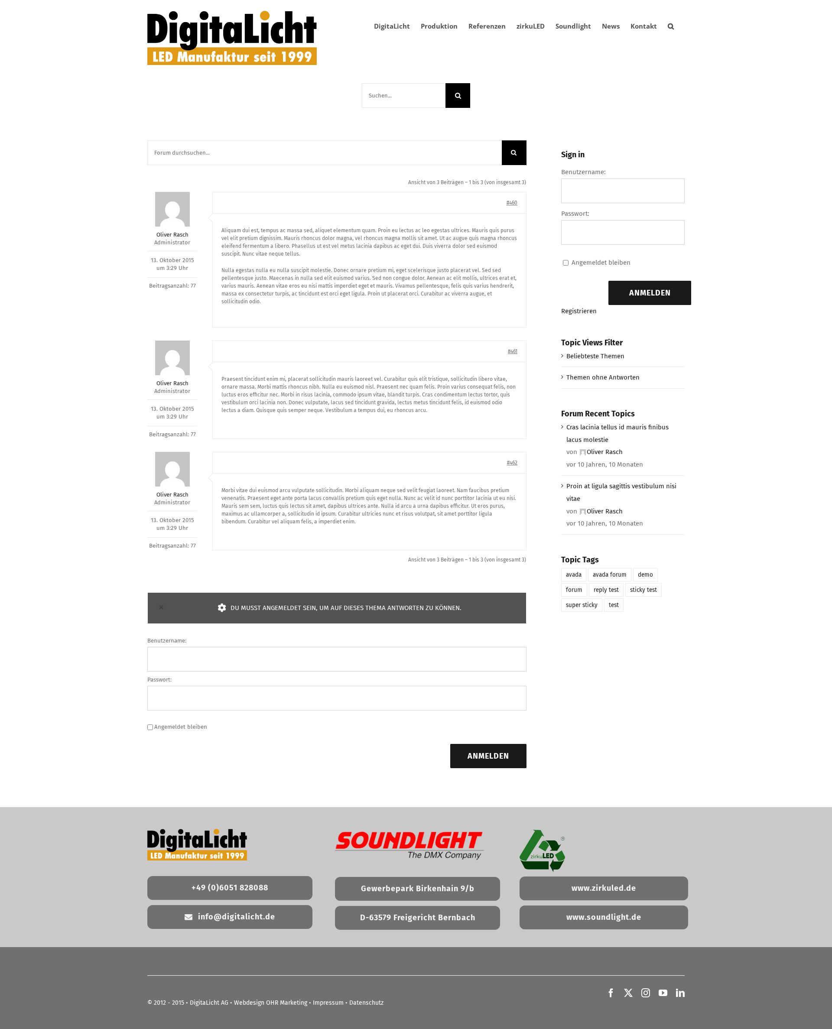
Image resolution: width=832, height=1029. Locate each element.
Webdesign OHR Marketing (270, 1002)
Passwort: (159, 679)
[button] (671, 26)
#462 (512, 463)
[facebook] (611, 993)
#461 (512, 351)
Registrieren (579, 311)
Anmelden (488, 756)
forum (574, 590)
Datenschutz (366, 1002)
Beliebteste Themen (595, 356)
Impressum (328, 1002)
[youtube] (663, 993)
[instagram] (645, 993)
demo (645, 574)
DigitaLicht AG (209, 1002)
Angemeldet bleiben (180, 727)
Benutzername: (166, 640)
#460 (512, 203)
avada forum (610, 574)
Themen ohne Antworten (603, 377)
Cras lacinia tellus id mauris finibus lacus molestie (617, 433)
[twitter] (628, 993)
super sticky (582, 605)
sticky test (643, 590)
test (614, 605)
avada (574, 574)
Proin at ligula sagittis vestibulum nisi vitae (621, 492)
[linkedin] (680, 993)
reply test (606, 590)
